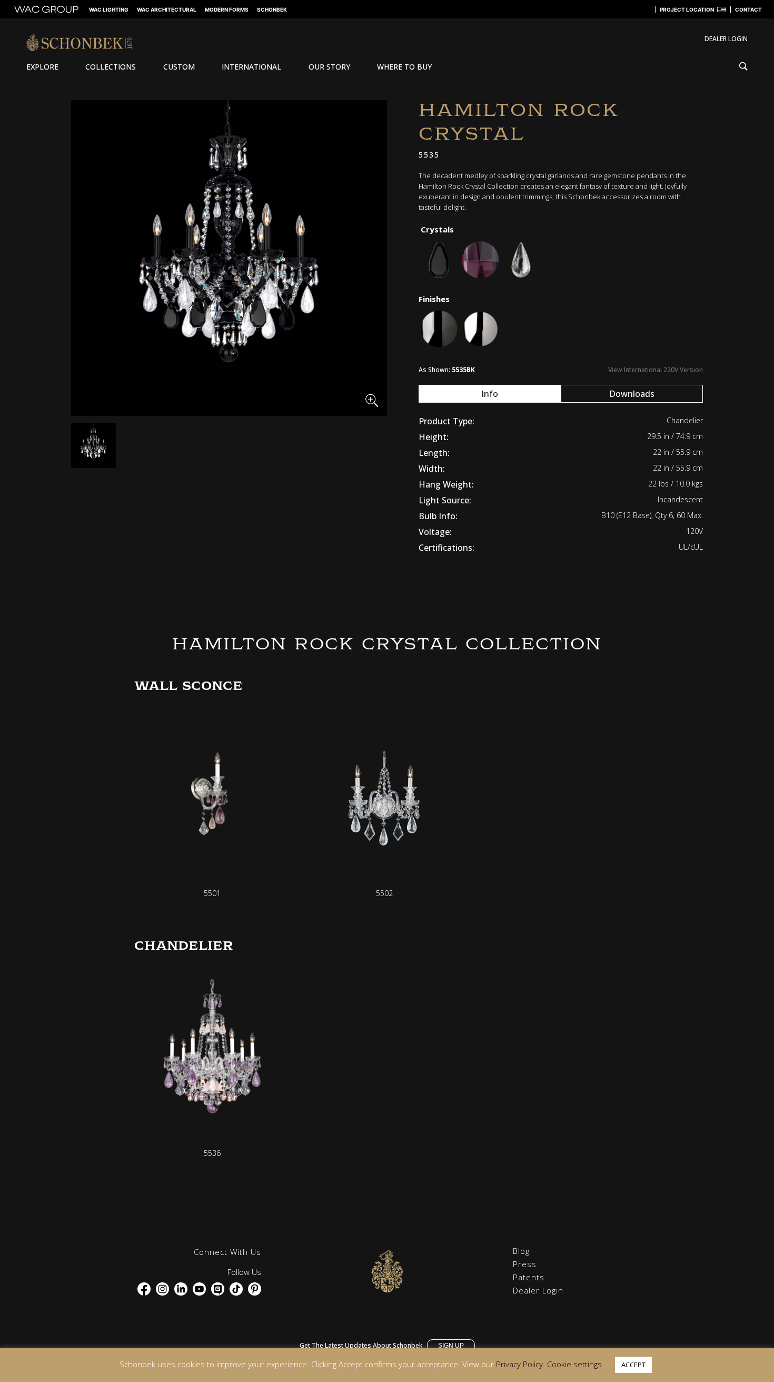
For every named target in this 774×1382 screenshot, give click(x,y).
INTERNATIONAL (251, 67)
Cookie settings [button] (574, 1364)
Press (525, 1264)
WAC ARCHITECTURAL (166, 9)
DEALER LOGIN (726, 38)
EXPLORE (42, 67)
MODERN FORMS (227, 9)
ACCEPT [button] (633, 1364)
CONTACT (748, 9)
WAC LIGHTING (108, 9)
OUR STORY (329, 67)
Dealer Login (538, 1290)
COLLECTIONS (110, 67)
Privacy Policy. (520, 1364)
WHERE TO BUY (404, 67)
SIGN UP (451, 1345)
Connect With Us (227, 1252)
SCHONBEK (272, 9)
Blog (521, 1250)
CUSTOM (179, 67)
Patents (528, 1277)
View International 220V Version (655, 369)
